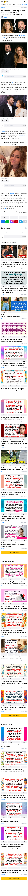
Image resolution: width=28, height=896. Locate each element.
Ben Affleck (4, 37)
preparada (12, 193)
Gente (2, 294)
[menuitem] (3, 4)
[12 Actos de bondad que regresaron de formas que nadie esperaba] (14, 481)
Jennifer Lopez (21, 35)
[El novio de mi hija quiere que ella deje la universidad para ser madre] (14, 860)
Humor (2, 392)
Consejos (3, 471)
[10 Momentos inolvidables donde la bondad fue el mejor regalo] (14, 809)
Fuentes (3, 131)
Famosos (3, 7)
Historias (3, 496)
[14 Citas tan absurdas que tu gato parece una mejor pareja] (14, 697)
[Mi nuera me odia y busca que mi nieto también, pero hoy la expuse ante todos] (14, 571)
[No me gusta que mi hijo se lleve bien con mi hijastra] (14, 734)
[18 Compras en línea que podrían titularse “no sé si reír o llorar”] (14, 304)
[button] (5, 217)
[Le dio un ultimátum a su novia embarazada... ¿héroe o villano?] (14, 646)
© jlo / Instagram (4, 178)
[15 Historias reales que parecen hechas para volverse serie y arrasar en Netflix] (14, 353)
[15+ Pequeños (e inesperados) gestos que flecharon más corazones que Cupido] (14, 596)
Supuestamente (23, 135)
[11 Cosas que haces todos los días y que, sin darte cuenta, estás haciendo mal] (14, 457)
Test (2, 343)
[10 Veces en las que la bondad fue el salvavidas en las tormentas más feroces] (14, 785)
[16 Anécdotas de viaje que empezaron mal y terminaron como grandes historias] (14, 377)
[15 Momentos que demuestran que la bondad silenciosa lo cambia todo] (14, 406)
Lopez (12, 82)
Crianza (2, 585)
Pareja (2, 367)
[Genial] (7, 2)
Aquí (5, 208)
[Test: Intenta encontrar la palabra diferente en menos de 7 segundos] (14, 329)
